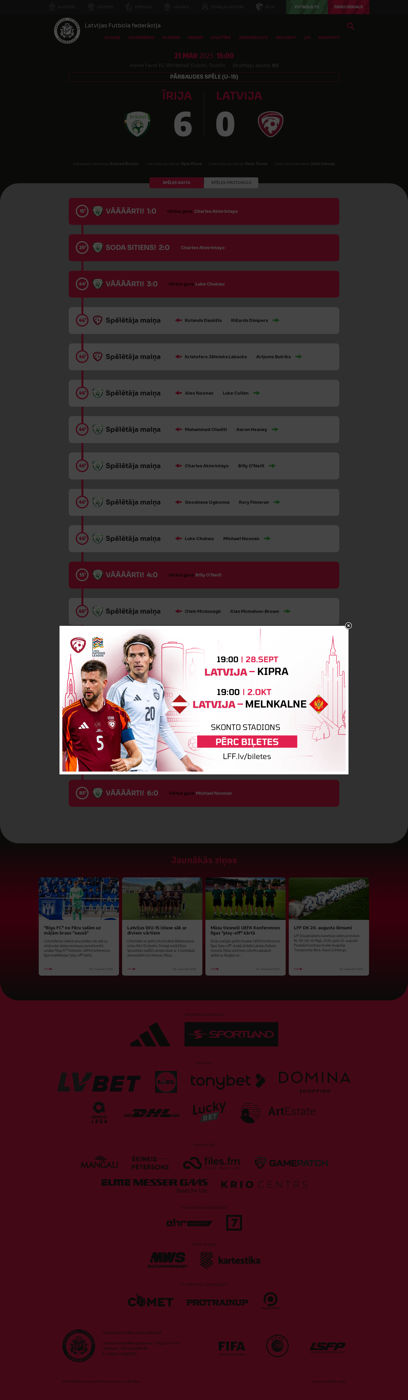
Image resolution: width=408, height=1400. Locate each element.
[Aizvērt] (348, 626)
